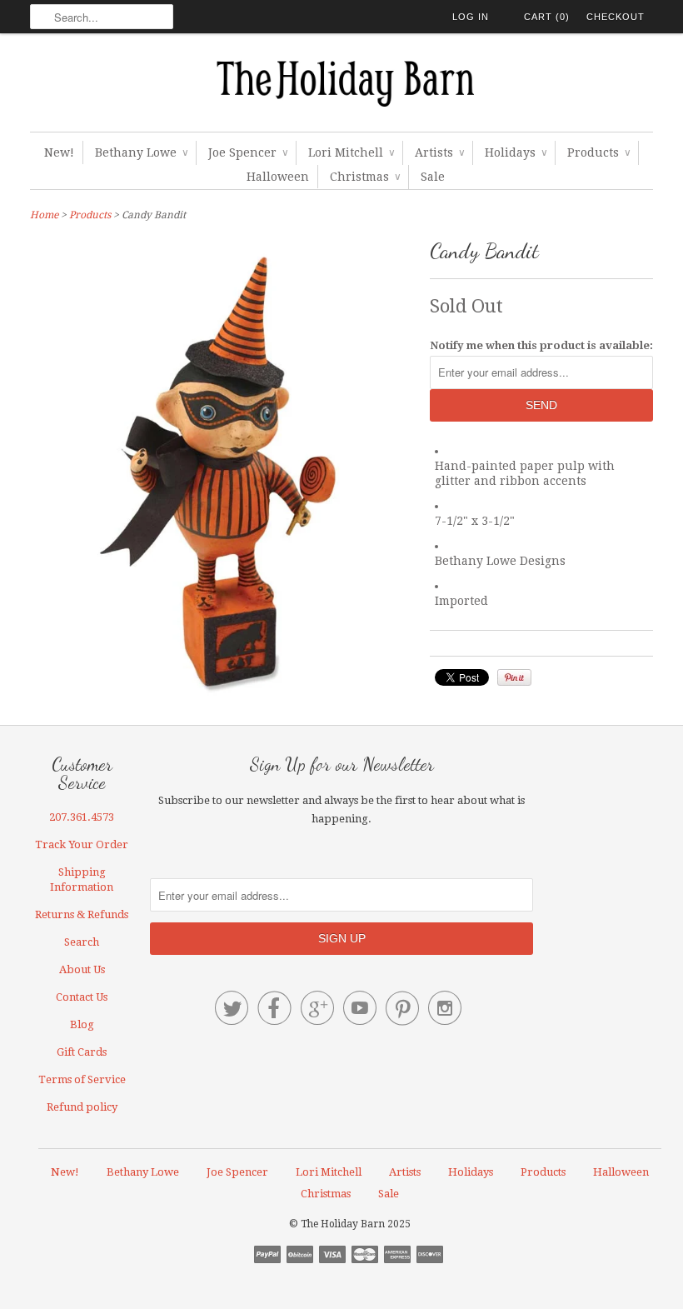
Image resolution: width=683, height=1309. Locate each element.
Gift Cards (82, 1052)
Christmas (365, 176)
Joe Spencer (247, 152)
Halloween (278, 176)
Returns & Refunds (81, 914)
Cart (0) (547, 17)
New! (59, 152)
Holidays (515, 152)
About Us (82, 969)
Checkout (615, 17)
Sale (433, 176)
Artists (439, 152)
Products (598, 152)
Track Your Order (81, 844)
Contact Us (81, 997)
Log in (470, 17)
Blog (82, 1024)
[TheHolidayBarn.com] (341, 86)
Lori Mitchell (351, 152)
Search (81, 942)
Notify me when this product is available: (541, 345)
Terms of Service (82, 1079)
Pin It (514, 677)
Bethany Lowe (141, 152)
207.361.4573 (81, 817)
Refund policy (82, 1107)
